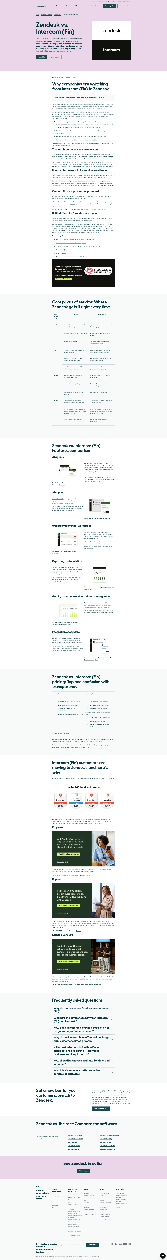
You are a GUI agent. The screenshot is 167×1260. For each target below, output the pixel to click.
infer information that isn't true (81, 164)
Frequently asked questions (64, 253)
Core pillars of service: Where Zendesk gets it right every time (75, 239)
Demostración (88, 6)
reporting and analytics (107, 587)
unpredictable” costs (106, 164)
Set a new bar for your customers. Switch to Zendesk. (72, 257)
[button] (81, 1010)
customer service (95, 403)
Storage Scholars (95, 984)
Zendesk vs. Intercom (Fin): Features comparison (71, 243)
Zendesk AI (87, 463)
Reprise (78, 931)
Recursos (98, 6)
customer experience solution (116, 1095)
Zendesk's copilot (57, 499)
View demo (55, 57)
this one (72, 204)
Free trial (42, 57)
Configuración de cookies (72, 1256)
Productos (59, 6)
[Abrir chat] (163, 1256)
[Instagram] (129, 1244)
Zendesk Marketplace (91, 660)
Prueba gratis (109, 6)
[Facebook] (116, 1244)
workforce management (59, 624)
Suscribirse (93, 1245)
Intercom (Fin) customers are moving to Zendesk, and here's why (75, 250)
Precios (68, 6)
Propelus (88, 875)
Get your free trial (101, 1108)
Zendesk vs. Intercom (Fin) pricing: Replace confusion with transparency (78, 246)
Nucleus (61, 183)
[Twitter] (112, 1244)
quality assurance (69, 622)
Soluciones (78, 6)
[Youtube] (125, 1244)
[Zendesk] (37, 1188)
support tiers (74, 228)
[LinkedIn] (120, 1244)
